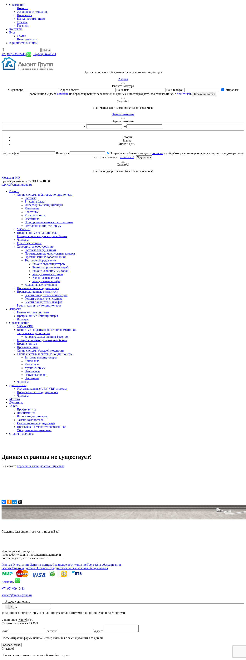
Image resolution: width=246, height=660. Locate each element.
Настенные (32, 218)
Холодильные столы (45, 277)
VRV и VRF (25, 326)
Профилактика (26, 409)
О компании (17, 4)
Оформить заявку (204, 94)
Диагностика (17, 385)
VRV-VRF (23, 229)
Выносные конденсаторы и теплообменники (46, 329)
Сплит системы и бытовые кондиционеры (44, 194)
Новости (22, 8)
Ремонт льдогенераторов (48, 264)
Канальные (32, 208)
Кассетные (32, 212)
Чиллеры (23, 239)
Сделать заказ (11, 644)
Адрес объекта (69, 89)
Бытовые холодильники (40, 250)
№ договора (15, 89)
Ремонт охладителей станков (43, 298)
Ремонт (14, 191)
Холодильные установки (41, 284)
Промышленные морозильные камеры (50, 253)
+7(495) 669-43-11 (13, 588)
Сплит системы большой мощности (40, 350)
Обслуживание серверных (34, 430)
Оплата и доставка (21, 433)
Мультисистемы (35, 215)
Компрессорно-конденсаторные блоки (42, 340)
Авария (123, 79)
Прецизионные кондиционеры (37, 232)
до (124, 126)
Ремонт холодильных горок (50, 270)
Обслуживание (19, 322)
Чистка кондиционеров (32, 416)
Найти (46, 50)
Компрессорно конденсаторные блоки (42, 236)
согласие (62, 93)
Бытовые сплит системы (33, 312)
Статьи (21, 36)
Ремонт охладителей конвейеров (46, 295)
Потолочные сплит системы (43, 225)
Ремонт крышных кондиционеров (39, 305)
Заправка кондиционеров (33, 333)
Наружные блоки (36, 374)
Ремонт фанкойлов (29, 243)
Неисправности (27, 39)
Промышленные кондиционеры (38, 288)
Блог (12, 32)
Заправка (15, 309)
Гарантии (23, 25)
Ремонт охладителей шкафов (43, 302)
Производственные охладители (37, 291)
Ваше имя (122, 89)
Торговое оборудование (40, 260)
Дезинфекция (26, 413)
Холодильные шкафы (46, 281)
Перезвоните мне (123, 114)
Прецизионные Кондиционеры (37, 315)
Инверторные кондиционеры (44, 205)
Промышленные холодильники (45, 257)
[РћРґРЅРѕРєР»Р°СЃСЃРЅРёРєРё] (9, 502)
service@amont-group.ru (17, 184)
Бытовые (30, 198)
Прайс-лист (24, 15)
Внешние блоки (35, 201)
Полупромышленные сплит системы (49, 222)
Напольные (32, 371)
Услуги (13, 406)
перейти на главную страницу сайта (40, 466)
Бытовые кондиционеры (41, 357)
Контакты (15, 29)
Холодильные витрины (47, 274)
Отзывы (22, 22)
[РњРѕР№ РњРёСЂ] (14, 502)
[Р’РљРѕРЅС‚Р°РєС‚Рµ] (4, 502)
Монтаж (14, 399)
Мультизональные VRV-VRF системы (42, 388)
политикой (184, 93)
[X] (20, 502)
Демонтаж (16, 402)
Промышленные (27, 347)
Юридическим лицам (31, 18)
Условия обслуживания (32, 11)
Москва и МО (11, 177)
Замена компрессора (30, 419)
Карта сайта (9, 538)
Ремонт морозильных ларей (50, 267)
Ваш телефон (175, 89)
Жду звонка (144, 157)
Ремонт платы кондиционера (36, 423)
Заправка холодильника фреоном (46, 336)
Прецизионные (27, 343)
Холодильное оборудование (35, 246)
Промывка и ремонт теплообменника (41, 426)
